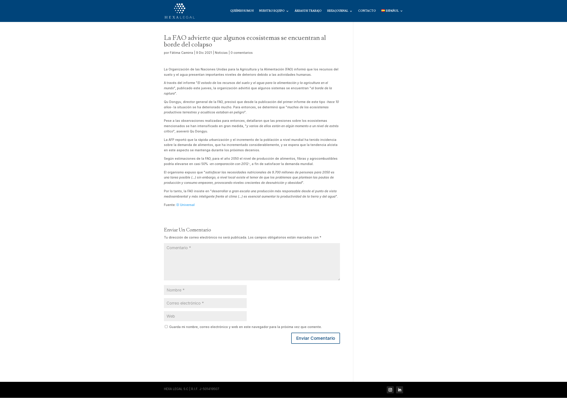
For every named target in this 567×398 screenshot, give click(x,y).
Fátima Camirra (181, 52)
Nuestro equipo (272, 11)
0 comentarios (242, 52)
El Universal (186, 205)
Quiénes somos (242, 11)
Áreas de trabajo (308, 11)
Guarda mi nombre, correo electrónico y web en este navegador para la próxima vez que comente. (245, 327)
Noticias (221, 52)
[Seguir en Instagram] (390, 389)
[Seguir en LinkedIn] (399, 389)
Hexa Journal (337, 11)
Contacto (367, 11)
